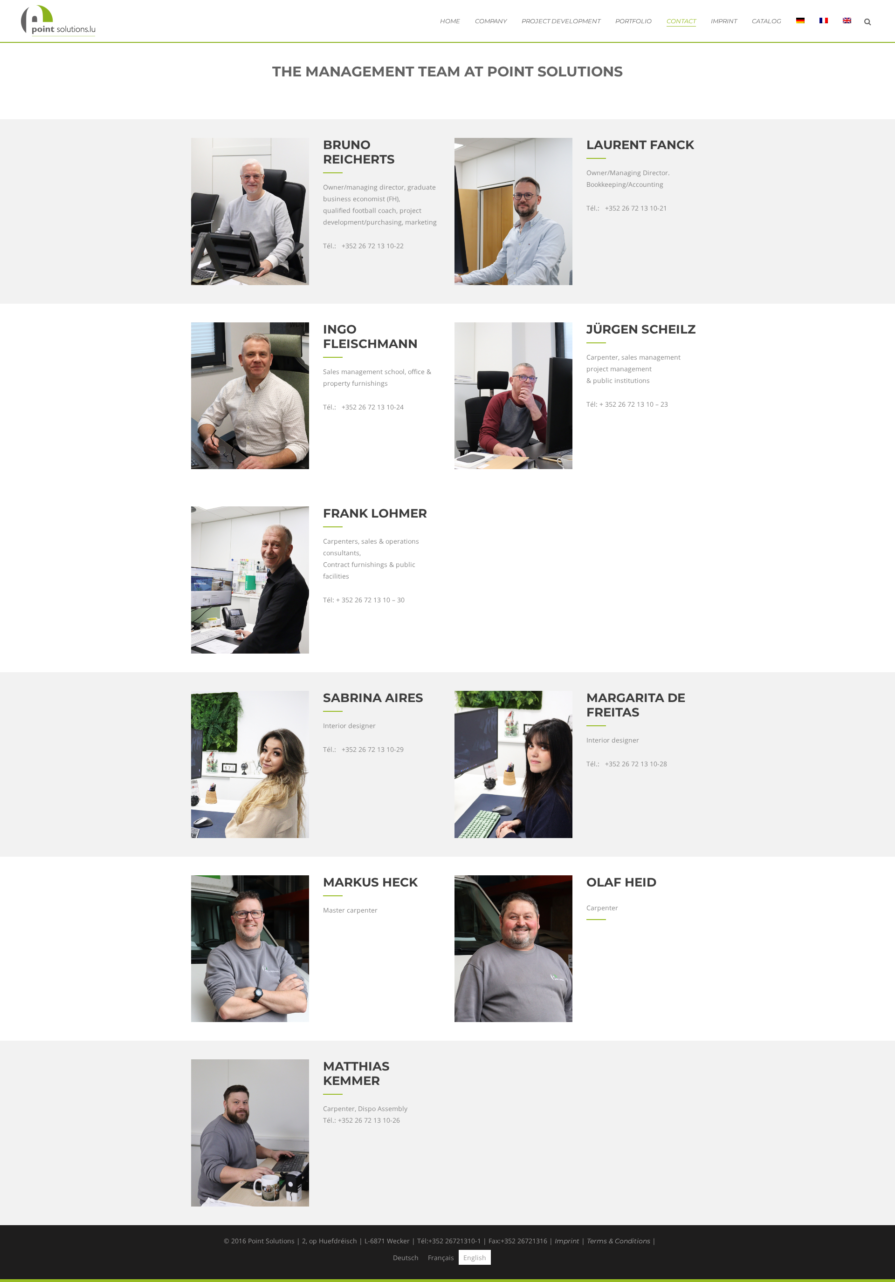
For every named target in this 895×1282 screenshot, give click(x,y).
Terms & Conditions (618, 1241)
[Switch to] (800, 21)
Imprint (567, 1241)
